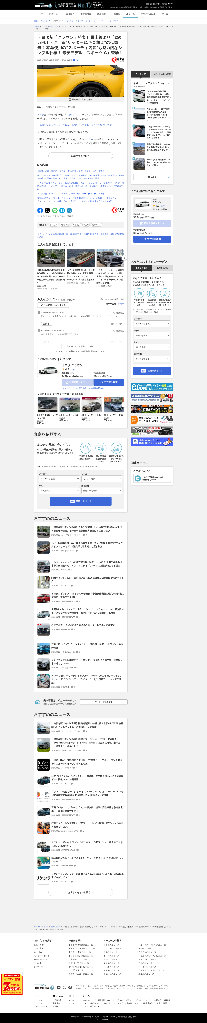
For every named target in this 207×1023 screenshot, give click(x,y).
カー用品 (38, 952)
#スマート (96, 225)
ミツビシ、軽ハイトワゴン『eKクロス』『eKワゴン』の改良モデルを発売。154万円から (87, 844)
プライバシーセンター (143, 1000)
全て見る (152, 176)
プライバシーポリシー (124, 1000)
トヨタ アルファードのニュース (83, 948)
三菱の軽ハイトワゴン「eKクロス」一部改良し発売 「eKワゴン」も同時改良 (87, 646)
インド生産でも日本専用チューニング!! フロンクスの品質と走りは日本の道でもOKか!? (87, 662)
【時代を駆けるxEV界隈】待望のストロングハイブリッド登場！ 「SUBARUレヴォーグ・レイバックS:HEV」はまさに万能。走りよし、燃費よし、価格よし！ (85, 742)
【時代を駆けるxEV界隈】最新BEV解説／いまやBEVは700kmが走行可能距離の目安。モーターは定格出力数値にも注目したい (51, 276)
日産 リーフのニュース (79, 963)
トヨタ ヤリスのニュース (80, 952)
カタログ (70, 14)
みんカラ (72, 1003)
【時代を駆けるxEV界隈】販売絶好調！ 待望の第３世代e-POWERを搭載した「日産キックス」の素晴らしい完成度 (87, 725)
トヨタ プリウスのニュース (81, 945)
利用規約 (157, 1000)
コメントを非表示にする (114, 299)
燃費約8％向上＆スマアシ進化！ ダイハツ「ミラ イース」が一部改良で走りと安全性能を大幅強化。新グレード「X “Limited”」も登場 (87, 611)
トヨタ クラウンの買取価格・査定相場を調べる (83, 388)
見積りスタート (84, 501)
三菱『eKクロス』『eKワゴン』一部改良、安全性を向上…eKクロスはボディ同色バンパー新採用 (87, 778)
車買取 (117, 14)
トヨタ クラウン (72, 365)
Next (124, 258)
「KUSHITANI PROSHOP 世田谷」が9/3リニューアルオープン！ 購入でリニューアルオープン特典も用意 (87, 762)
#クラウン (65, 225)
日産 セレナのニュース (79, 959)
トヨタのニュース (111, 945)
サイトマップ (118, 1003)
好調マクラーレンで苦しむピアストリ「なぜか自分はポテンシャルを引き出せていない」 (87, 825)
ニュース (130, 14)
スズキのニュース (111, 970)
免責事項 (166, 1000)
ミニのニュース (145, 963)
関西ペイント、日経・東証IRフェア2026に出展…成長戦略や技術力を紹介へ (87, 580)
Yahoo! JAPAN (167, 4)
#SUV (86, 225)
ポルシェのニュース (147, 959)
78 (116, 324)
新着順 (121, 304)
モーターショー (41, 959)
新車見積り (102, 14)
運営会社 (101, 1000)
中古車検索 (86, 14)
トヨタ (40, 114)
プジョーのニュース (147, 967)
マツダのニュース (111, 963)
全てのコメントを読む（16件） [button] (81, 346)
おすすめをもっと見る (79, 892)
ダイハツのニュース (112, 974)
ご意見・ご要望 (161, 1003)
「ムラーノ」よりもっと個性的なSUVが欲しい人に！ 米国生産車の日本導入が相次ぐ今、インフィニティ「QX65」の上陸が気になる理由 (110, 276)
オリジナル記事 (148, 14)
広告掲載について (132, 1003)
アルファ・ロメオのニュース (151, 970)
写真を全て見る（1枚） (82, 99)
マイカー (166, 14)
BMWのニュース (145, 948)
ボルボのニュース (146, 974)
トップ (40, 14)
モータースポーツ (42, 956)
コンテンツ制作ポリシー (92, 1003)
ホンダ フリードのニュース (81, 970)
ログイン (149, 4)
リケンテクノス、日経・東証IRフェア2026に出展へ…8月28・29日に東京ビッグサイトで (87, 876)
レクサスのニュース (112, 948)
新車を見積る (163, 268)
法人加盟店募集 (147, 1003)
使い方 (72, 300)
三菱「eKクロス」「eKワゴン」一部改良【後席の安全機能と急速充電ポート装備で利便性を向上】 (87, 809)
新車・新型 (39, 945)
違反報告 (120, 313)
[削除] (22, 974)
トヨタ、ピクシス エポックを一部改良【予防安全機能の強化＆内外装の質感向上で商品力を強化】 (87, 595)
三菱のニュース (110, 959)
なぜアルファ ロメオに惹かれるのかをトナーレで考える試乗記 (83, 625)
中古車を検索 (111, 382)
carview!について (89, 1000)
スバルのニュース (111, 967)
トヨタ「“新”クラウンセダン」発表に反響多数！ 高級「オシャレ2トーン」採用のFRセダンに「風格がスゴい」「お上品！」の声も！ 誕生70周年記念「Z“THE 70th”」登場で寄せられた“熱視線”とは (80, 186)
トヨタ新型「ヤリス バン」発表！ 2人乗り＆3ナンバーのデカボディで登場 (70, 193)
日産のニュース (110, 952)
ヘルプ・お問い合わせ (91, 1006)
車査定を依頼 (141, 268)
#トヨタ (53, 225)
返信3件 (46, 324)
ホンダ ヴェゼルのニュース (81, 967)
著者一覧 (107, 1003)
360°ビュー (54, 14)
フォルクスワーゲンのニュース (152, 956)
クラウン (70, 114)
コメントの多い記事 (162, 74)
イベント (38, 963)
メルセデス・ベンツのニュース (152, 945)
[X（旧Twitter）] (64, 987)
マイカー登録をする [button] (104, 702)
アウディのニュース (147, 952)
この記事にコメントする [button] (55, 305)
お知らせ (110, 1000)
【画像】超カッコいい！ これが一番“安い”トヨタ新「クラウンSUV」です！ (75, 125)
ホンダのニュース (111, 956)
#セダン (76, 225)
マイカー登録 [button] (161, 209)
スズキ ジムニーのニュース (81, 974)
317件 (72, 370)
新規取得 (157, 4)
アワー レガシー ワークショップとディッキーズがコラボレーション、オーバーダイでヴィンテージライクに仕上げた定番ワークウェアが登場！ (86, 679)
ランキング (141, 74)
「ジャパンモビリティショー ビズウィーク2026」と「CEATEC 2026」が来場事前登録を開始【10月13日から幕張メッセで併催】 (87, 793)
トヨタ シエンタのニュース (81, 956)
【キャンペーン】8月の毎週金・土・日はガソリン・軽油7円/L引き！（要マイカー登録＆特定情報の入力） (80, 235)
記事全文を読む (79, 156)
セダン (88, 139)
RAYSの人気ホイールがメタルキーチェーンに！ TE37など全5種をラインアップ (87, 860)
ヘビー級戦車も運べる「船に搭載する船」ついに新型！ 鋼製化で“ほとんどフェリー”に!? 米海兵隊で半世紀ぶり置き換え (80, 275)
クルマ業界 (39, 948)
